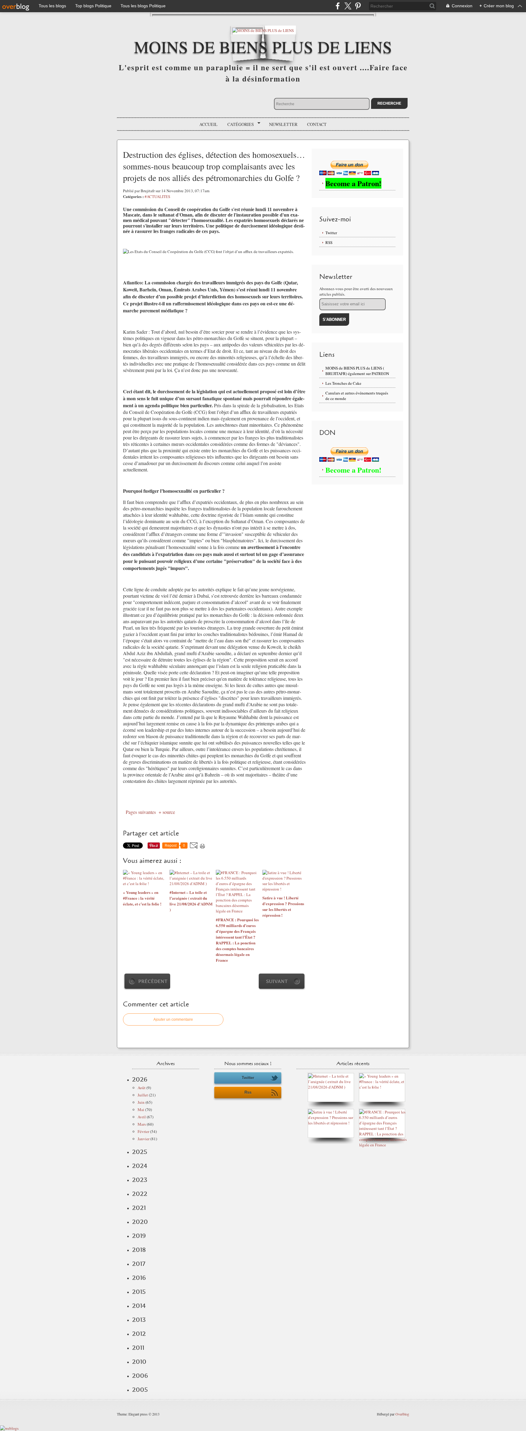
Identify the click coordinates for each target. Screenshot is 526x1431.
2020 (140, 1221)
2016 (139, 1277)
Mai (141, 1109)
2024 (139, 1165)
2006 (140, 1375)
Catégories (238, 124)
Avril (142, 1117)
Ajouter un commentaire (173, 1019)
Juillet (143, 1095)
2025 (139, 1151)
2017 (138, 1263)
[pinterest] (358, 5)
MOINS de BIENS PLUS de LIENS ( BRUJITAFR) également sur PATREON (357, 370)
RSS (328, 242)
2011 (138, 1347)
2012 (139, 1333)
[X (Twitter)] (348, 5)
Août (142, 1087)
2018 (139, 1249)
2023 (139, 1179)
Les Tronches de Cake (343, 383)
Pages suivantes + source (149, 812)
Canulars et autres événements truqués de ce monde (356, 395)
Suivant (277, 981)
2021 (139, 1207)
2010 (139, 1361)
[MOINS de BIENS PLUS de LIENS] (263, 30)
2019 (139, 1235)
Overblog (402, 1414)
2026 (139, 1079)
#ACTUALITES (157, 196)
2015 (139, 1291)
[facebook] (338, 5)
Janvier (143, 1138)
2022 (139, 1193)
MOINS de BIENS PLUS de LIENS (263, 46)
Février (143, 1131)
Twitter (331, 232)
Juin (141, 1102)
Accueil (208, 124)
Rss (247, 1092)
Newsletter (283, 124)
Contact (317, 124)
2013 (139, 1319)
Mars (142, 1124)
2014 (139, 1305)
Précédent (152, 981)
